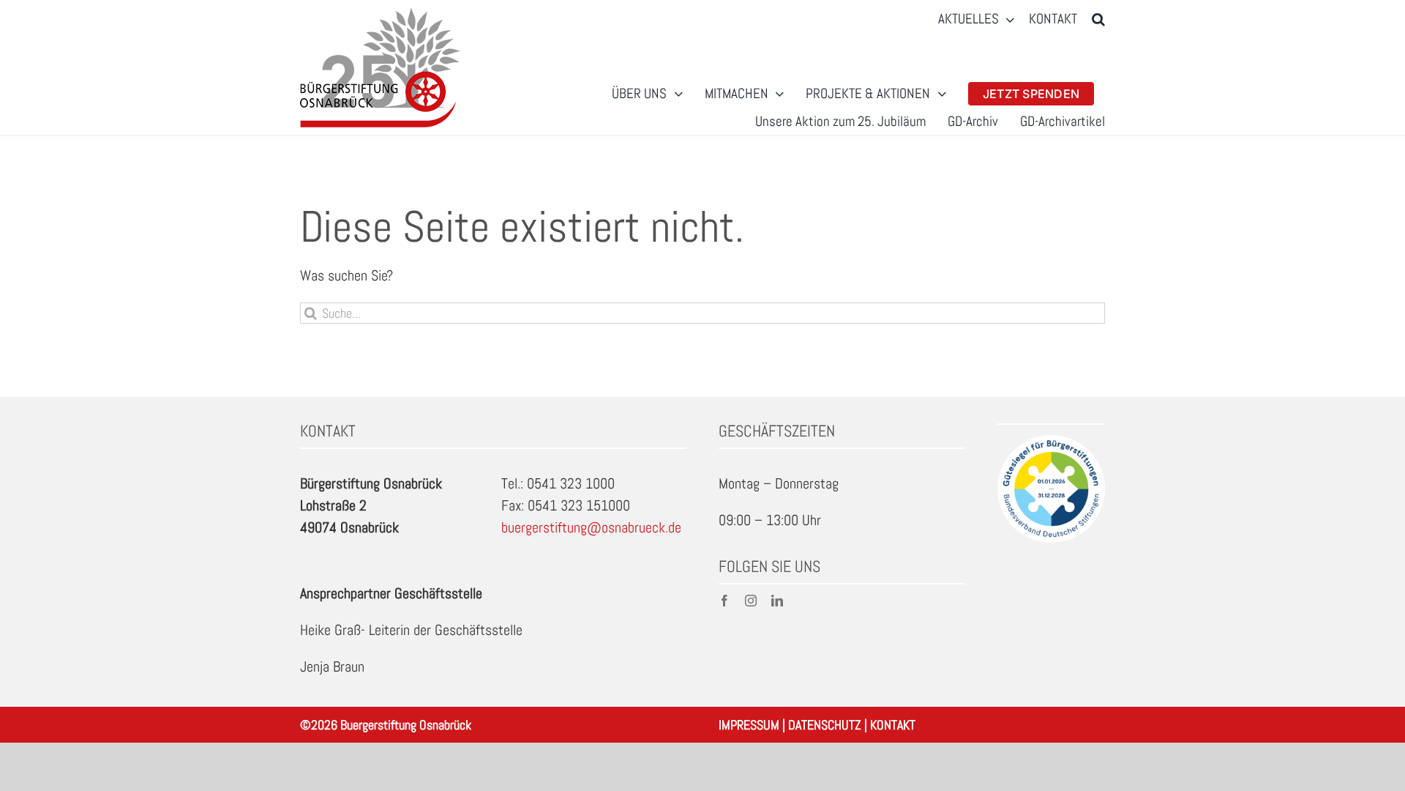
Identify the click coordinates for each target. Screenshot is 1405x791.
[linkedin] (777, 600)
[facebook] (724, 600)
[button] (1098, 19)
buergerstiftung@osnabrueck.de (591, 527)
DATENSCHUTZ (824, 724)
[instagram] (751, 600)
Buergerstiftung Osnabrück (405, 724)
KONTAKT (892, 724)
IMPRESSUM (749, 724)
